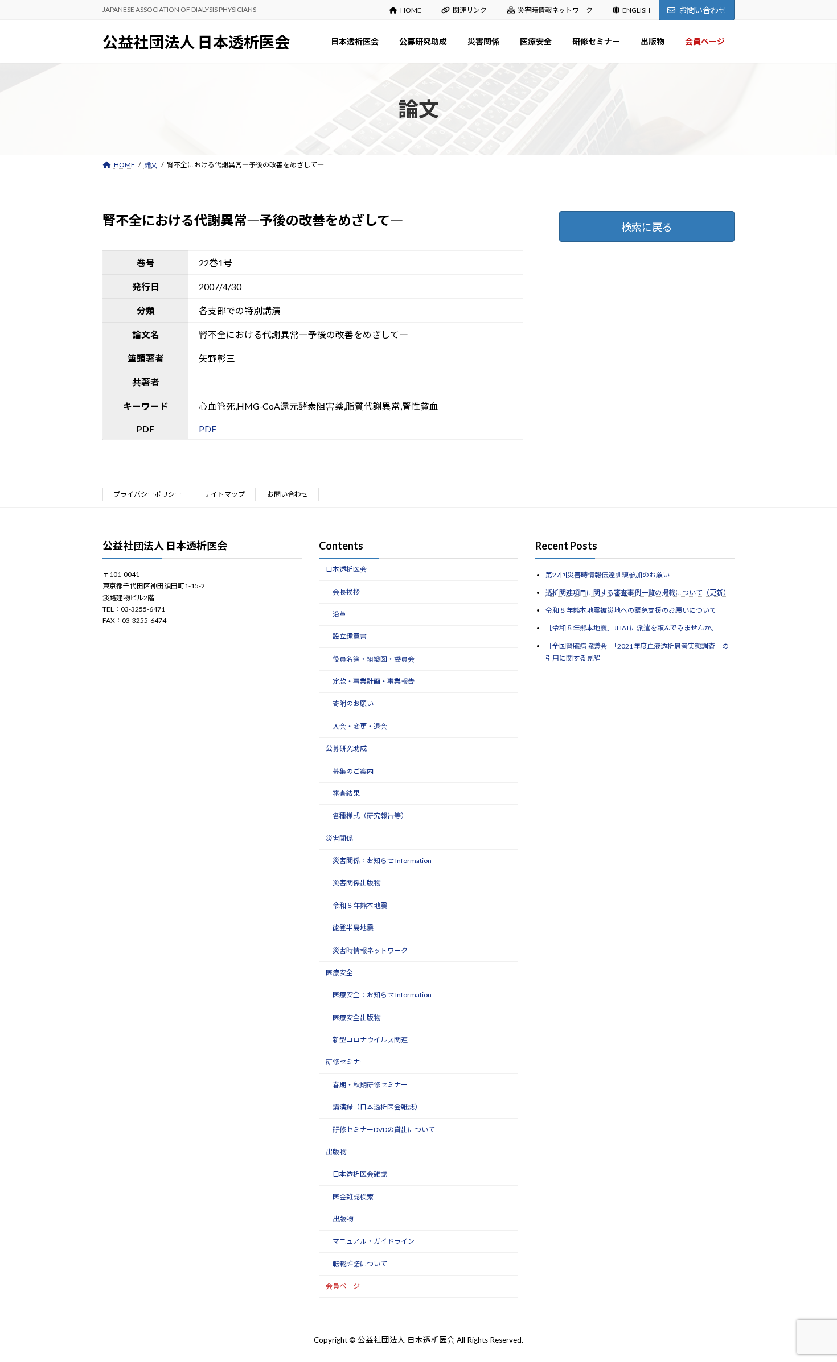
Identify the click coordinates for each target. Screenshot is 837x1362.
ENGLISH (636, 10)
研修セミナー (346, 1062)
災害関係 (339, 837)
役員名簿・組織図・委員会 (374, 658)
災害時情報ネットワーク (555, 10)
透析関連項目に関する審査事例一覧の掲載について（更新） (637, 592)
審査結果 (346, 793)
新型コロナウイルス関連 (370, 1039)
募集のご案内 (353, 770)
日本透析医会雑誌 (360, 1174)
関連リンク (470, 10)
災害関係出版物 (356, 882)
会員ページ (343, 1286)
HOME (410, 10)
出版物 (336, 1152)
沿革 (339, 614)
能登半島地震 (353, 927)
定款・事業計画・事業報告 (374, 681)
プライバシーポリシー (147, 494)
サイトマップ (224, 494)
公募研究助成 (346, 748)
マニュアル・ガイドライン (374, 1241)
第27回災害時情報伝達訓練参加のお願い (607, 575)
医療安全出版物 (356, 1017)
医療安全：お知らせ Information (382, 994)
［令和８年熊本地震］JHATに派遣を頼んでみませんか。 (631, 628)
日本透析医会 (346, 569)
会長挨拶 (346, 591)
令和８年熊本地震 (360, 905)
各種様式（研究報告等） (370, 815)
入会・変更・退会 (360, 726)
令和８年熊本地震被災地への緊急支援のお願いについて (630, 610)
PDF (207, 428)
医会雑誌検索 (353, 1196)
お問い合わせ (703, 10)
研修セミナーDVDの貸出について (384, 1129)
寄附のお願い (353, 703)
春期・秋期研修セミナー (370, 1084)
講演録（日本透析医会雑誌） (377, 1107)
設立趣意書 (350, 636)
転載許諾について (360, 1264)
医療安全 (339, 972)
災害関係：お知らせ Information (382, 860)
